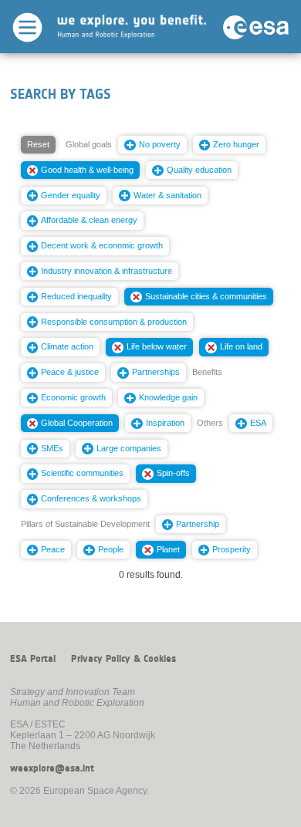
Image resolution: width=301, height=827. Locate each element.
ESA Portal (33, 659)
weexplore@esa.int (52, 768)
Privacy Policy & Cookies (123, 659)
